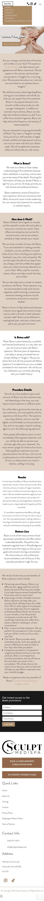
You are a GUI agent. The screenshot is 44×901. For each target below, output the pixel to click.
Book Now (7, 4)
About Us (6, 796)
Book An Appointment (11, 44)
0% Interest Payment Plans (22, 774)
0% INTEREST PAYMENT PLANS (18, 21)
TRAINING (9, 18)
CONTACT (9, 12)
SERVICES (9, 10)
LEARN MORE (11, 15)
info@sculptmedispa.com (17, 847)
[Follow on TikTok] (35, 4)
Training (5, 801)
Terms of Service (8, 824)
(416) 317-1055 (13, 840)
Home (4, 790)
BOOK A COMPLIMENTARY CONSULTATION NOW (22, 763)
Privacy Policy (7, 812)
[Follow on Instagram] (31, 4)
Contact (5, 807)
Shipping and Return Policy (12, 818)
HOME (8, 7)
